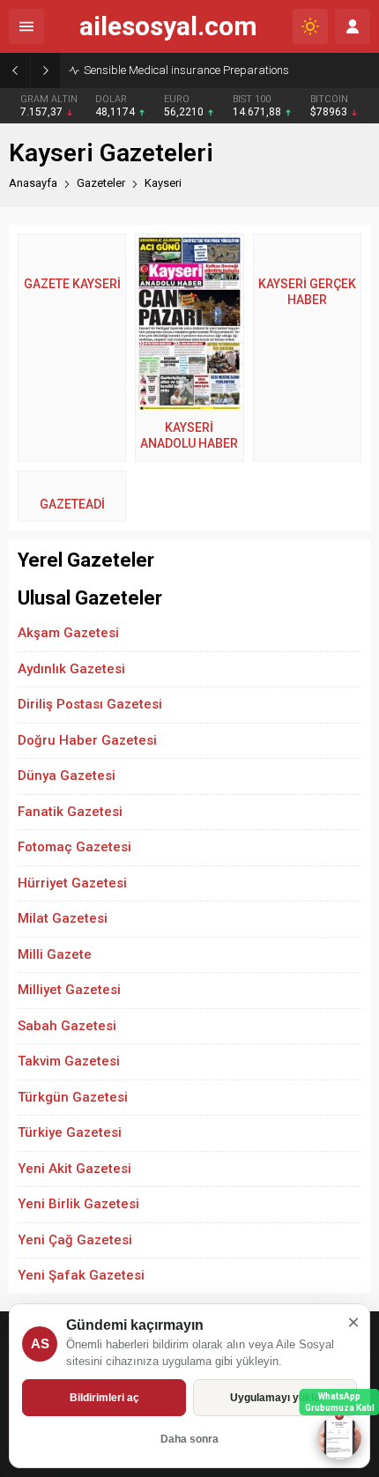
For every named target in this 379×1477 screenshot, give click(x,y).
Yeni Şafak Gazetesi (81, 1275)
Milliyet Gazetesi (69, 990)
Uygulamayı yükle (275, 1398)
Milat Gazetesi (63, 918)
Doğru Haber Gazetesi (87, 740)
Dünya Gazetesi (66, 775)
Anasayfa (33, 182)
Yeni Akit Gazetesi (74, 1168)
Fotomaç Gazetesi (74, 847)
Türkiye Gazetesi (70, 1132)
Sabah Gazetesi (67, 1026)
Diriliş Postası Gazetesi (90, 704)
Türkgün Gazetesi (73, 1097)
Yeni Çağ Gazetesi (75, 1240)
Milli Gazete (55, 954)
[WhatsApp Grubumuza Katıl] (339, 1437)
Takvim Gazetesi (69, 1061)
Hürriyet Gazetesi (72, 883)
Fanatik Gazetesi (70, 812)
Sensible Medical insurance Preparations (186, 70)
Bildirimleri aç (104, 1398)
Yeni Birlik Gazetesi (78, 1204)
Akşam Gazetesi (68, 633)
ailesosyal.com (168, 26)
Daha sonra (189, 1439)
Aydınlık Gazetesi (71, 669)
